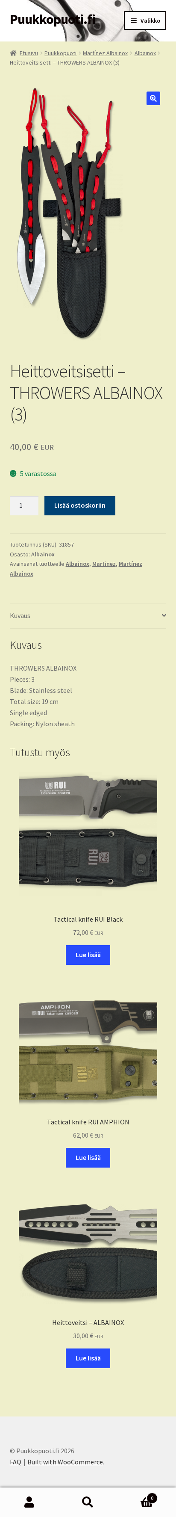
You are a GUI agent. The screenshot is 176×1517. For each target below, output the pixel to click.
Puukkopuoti (60, 53)
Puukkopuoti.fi (52, 19)
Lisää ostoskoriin (80, 505)
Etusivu (29, 53)
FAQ (15, 1462)
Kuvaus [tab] (20, 615)
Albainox (145, 53)
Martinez (104, 564)
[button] (153, 98)
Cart (135, 1495)
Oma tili (29, 1502)
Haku (88, 1502)
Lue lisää (88, 954)
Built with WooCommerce (65, 1462)
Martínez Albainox (105, 53)
